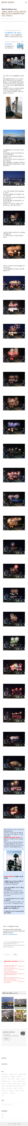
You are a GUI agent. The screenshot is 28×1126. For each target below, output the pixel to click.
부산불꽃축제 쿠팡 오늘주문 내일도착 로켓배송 (13, 33)
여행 (3, 1086)
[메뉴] (26, 2)
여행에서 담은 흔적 (7, 961)
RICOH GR (4, 1090)
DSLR (18, 1079)
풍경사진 (13, 1076)
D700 (20, 1088)
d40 (23, 1090)
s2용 (9, 1079)
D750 (3, 1088)
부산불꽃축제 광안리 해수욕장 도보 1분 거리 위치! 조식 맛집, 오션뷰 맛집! (9, 47)
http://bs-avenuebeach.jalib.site (12, 41)
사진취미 (17, 1090)
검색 (24, 1104)
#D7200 (19, 1076)
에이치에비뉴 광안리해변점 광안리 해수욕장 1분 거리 (9, 44)
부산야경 (4, 1083)
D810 (24, 1083)
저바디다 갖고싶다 (17, 1083)
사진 (14, 1081)
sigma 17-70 (5, 1093)
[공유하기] (8, 955)
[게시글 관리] (10, 955)
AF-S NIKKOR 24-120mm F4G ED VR (15, 1086)
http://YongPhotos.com (11, 934)
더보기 (3, 1095)
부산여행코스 (5, 1074)
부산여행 (12, 1093)
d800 (15, 1088)
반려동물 (11, 1090)
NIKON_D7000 (13, 1074)
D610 (9, 1083)
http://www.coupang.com (11, 30)
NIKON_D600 (23, 1074)
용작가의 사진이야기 (8, 2)
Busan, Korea (14, 961)
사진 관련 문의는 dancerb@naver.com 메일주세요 (10, 1035)
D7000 (4, 1079)
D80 (14, 1079)
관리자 (19, 1124)
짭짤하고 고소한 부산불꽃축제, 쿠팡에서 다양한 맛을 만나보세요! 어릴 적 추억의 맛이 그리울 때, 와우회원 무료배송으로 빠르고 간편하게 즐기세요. (13, 35)
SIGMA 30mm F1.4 (6, 1081)
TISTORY (14, 1124)
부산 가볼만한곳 (5, 1076)
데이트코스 (9, 1088)
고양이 (23, 1079)
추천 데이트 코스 (21, 1081)
